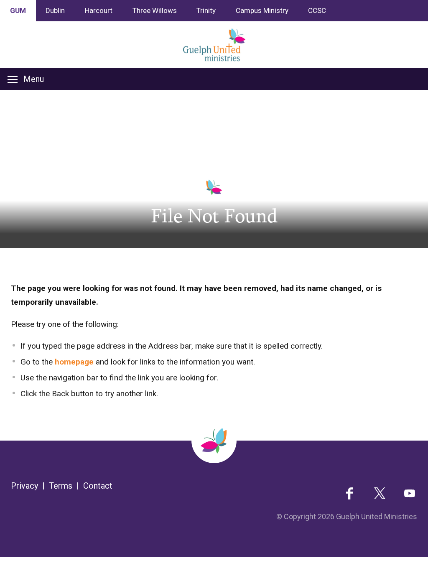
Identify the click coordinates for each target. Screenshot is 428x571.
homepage (74, 362)
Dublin (55, 10)
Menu (33, 79)
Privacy (24, 486)
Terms (60, 486)
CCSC (317, 10)
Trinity (206, 10)
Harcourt (98, 10)
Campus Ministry (262, 10)
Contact (97, 486)
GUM (18, 10)
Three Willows (154, 10)
